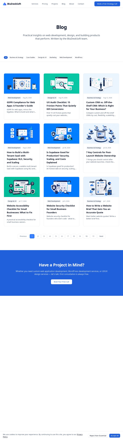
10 (86, 236)
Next (101, 236)
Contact (81, 4)
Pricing (45, 4)
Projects (55, 4)
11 (93, 236)
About (71, 4)
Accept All (115, 435)
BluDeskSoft (14, 3)
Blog (63, 4)
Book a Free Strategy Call (107, 4)
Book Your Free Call (61, 282)
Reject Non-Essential (98, 435)
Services (35, 4)
